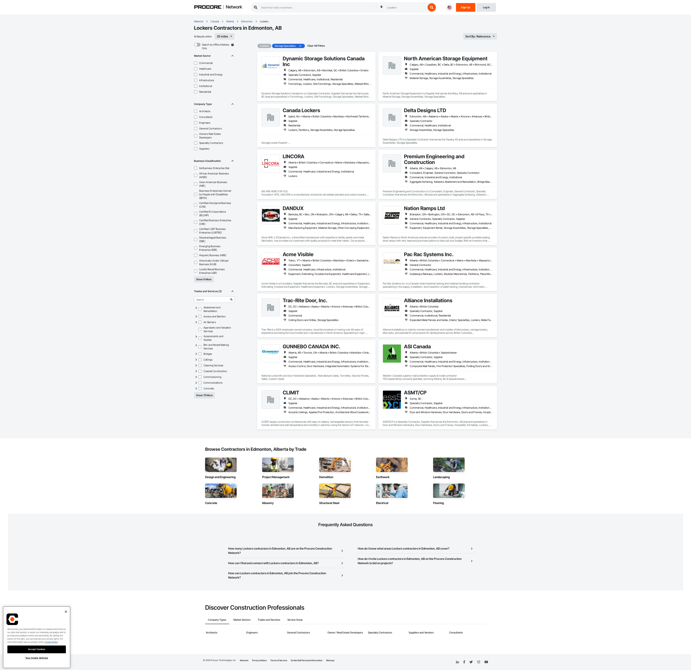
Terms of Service (278, 660)
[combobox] (405, 7)
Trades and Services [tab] (269, 619)
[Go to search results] (231, 299)
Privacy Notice (259, 660)
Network (234, 7)
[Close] (66, 612)
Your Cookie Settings (36, 657)
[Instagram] (478, 662)
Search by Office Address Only (215, 46)
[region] (36, 637)
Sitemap (330, 660)
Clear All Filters (316, 45)
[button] (195, 63)
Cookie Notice (51, 642)
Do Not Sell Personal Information (306, 660)
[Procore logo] (207, 7)
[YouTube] (486, 662)
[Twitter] (471, 662)
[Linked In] (457, 662)
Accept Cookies (36, 649)
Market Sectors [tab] (241, 619)
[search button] (432, 7)
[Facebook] (464, 662)
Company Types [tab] (217, 619)
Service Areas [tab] (295, 619)
